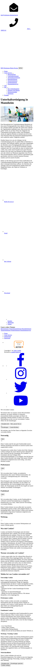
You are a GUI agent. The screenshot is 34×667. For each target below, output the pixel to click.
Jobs (5, 85)
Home (6, 71)
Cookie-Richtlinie (14, 427)
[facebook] (21, 366)
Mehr (2, 439)
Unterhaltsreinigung (13, 76)
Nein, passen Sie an (16, 424)
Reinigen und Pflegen (14, 90)
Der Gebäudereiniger (13, 89)
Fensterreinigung (12, 82)
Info (5, 87)
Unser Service (8, 73)
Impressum (7, 338)
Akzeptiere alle (5, 424)
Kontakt (6, 95)
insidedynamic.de (16, 352)
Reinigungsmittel (12, 92)
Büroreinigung (12, 74)
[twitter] (21, 393)
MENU (20, 68)
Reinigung (10, 93)
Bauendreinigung (12, 79)
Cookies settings (5, 665)
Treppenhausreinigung (14, 77)
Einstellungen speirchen (17, 663)
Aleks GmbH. (17, 350)
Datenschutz (7, 336)
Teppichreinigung (12, 81)
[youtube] (21, 406)
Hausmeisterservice (13, 84)
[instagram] (21, 379)
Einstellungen (4, 427)
